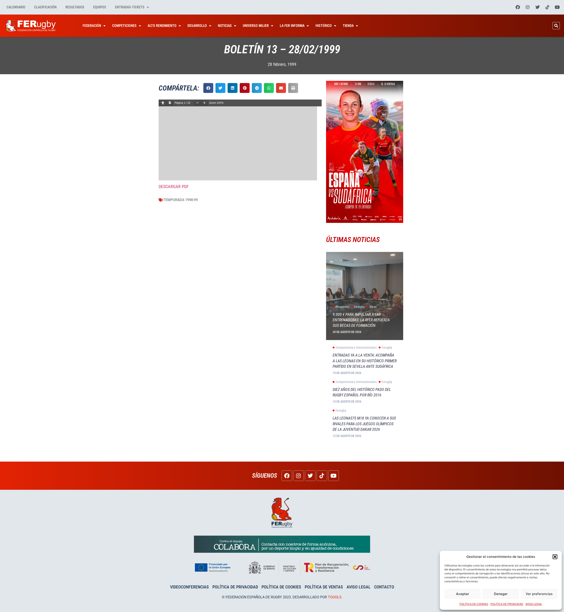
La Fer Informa (292, 26)
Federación (92, 26)
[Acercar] (204, 102)
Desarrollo (197, 26)
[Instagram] (527, 7)
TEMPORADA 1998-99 (180, 200)
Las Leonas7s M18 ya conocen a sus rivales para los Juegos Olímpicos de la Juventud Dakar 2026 (364, 423)
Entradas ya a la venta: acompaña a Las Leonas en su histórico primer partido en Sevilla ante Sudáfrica (365, 360)
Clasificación (45, 7)
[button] (555, 557)
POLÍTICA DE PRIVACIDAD (506, 604)
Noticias (225, 26)
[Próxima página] (170, 102)
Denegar (501, 594)
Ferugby (359, 306)
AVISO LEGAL (533, 604)
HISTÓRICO (323, 26)
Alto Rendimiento (162, 26)
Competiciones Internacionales (356, 347)
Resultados (74, 7)
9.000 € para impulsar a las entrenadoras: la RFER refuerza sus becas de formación (361, 320)
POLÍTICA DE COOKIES (474, 604)
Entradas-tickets (130, 7)
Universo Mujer (256, 26)
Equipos (99, 7)
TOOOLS (334, 597)
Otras (373, 306)
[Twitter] (537, 7)
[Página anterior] (163, 102)
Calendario (16, 7)
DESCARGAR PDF (174, 186)
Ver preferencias (539, 594)
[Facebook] (517, 7)
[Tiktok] (547, 7)
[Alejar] (197, 102)
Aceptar (462, 594)
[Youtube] (557, 7)
